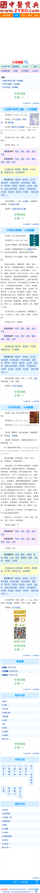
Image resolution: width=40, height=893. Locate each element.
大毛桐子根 (5, 67)
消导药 (14, 186)
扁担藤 (11, 122)
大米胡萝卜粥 (7, 817)
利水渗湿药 (25, 183)
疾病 (30, 15)
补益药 (11, 192)
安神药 (22, 189)
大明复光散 (5, 71)
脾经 (22, 554)
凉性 (33, 151)
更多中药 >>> (7, 739)
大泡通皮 (5, 732)
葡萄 (13, 127)
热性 (22, 151)
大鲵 (35, 67)
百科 (36, 15)
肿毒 (17, 349)
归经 (8, 554)
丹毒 (3, 789)
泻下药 (32, 180)
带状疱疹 (31, 779)
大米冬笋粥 (6, 814)
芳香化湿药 (14, 183)
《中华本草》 (16, 607)
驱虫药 (22, 186)
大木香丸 (35, 71)
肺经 (6, 558)
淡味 (14, 162)
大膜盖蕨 (15, 67)
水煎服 (25, 201)
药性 (8, 151)
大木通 (25, 67)
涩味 (8, 162)
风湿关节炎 (9, 172)
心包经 (14, 561)
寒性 (17, 151)
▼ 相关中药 (26, 103)
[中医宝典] (19, 12)
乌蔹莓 (18, 119)
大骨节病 (26, 770)
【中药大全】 (9, 667)
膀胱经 (24, 558)
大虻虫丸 (5, 810)
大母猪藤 (20, 127)
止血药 (29, 186)
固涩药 (18, 192)
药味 (8, 159)
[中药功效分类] (20, 100)
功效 (8, 180)
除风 (17, 346)
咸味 (2, 162)
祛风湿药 (4, 183)
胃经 (17, 554)
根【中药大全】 (10, 675)
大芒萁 (4, 705)
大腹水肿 (20, 770)
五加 (8, 436)
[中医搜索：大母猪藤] (25, 62)
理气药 (7, 186)
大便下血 (3, 770)
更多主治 (20, 792)
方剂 (23, 15)
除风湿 (18, 169)
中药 (16, 15)
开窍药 (3, 192)
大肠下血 (15, 770)
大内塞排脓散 (7, 836)
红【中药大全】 (10, 671)
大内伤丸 (5, 840)
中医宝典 (6, 15)
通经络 (25, 169)
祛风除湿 (19, 568)
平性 (2, 154)
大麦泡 (4, 701)
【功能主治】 (9, 169)
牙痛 (33, 346)
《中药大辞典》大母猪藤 (10, 84)
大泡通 (4, 728)
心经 (12, 558)
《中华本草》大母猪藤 (9, 87)
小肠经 (7, 561)
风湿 (2, 349)
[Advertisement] (20, 38)
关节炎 (7, 349)
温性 (28, 151)
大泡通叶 (5, 735)
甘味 (17, 159)
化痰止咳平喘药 (10, 189)
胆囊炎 (15, 791)
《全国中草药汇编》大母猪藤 (12, 81)
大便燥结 (9, 770)
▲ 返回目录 (35, 103)
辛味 (28, 159)
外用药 (25, 192)
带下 (31, 767)
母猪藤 (14, 436)
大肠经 (29, 554)
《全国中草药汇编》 (19, 209)
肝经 (17, 558)
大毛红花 (5, 709)
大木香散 (25, 71)
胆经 (30, 558)
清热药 (25, 180)
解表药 (18, 180)
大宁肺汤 (5, 844)
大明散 (15, 71)
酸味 (33, 159)
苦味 (22, 159)
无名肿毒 (19, 172)
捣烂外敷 (15, 204)
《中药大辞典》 (17, 386)
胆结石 (9, 791)
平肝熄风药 (31, 189)
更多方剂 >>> (7, 848)
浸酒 (35, 378)
